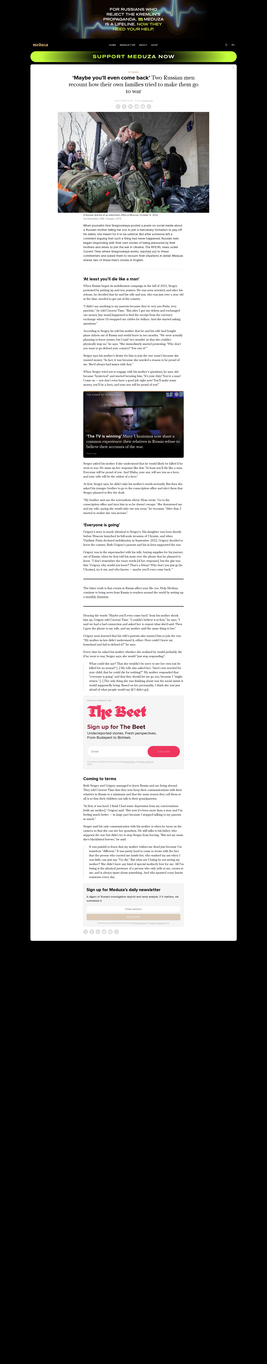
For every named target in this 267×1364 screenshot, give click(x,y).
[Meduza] (40, 44)
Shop (154, 45)
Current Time (147, 101)
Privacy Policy (129, 762)
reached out (148, 251)
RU (233, 45)
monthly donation (97, 597)
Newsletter (127, 45)
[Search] (226, 45)
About (143, 45)
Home (112, 45)
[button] (133, 162)
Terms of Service (147, 762)
